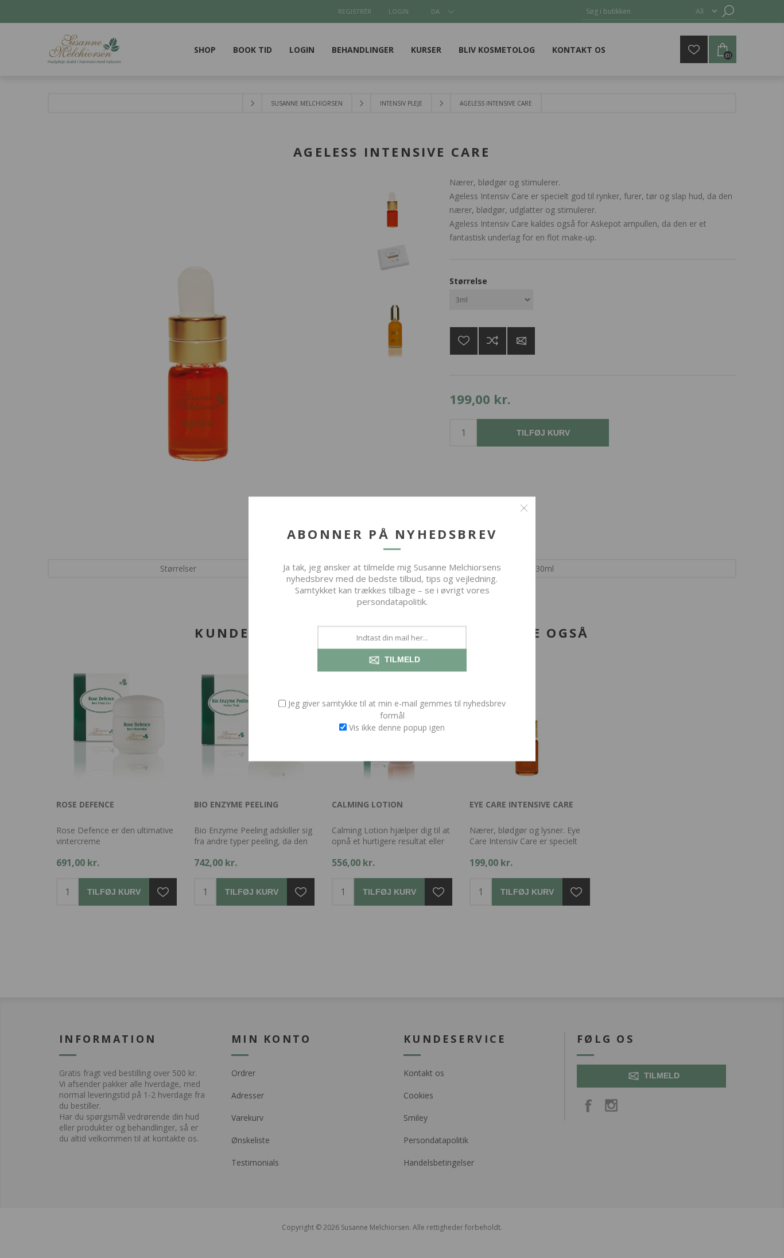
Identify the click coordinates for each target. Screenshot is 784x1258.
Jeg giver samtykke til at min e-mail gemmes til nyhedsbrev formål (397, 709)
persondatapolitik (391, 601)
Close (524, 507)
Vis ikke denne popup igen (397, 727)
